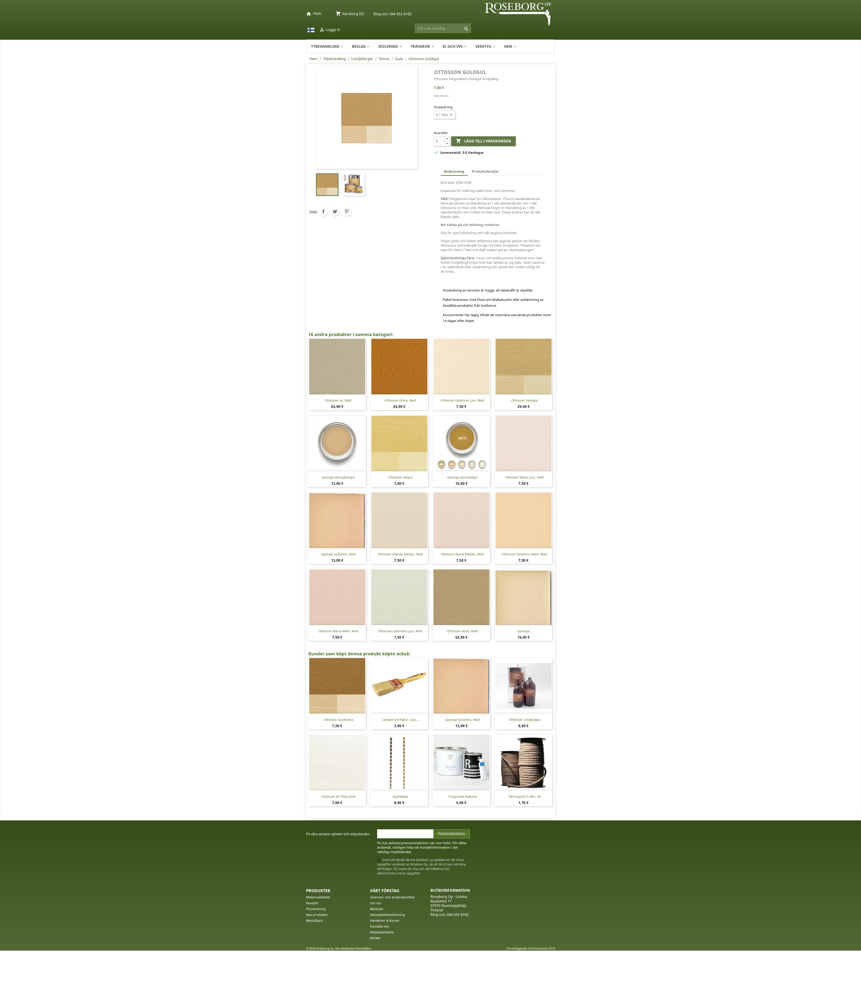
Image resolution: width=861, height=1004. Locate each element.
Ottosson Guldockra (338, 719)
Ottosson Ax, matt (338, 400)
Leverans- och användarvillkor (392, 897)
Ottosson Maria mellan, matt (462, 554)
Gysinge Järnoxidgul (462, 477)
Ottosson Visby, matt (462, 631)
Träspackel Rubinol (462, 796)
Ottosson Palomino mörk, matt (524, 554)
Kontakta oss (379, 926)
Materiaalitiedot (318, 897)
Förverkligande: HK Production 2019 (531, 948)
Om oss (375, 903)
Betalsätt (376, 909)
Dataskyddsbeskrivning (387, 915)
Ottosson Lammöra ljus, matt (400, 631)
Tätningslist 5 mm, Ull (524, 796)
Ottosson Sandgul (524, 400)
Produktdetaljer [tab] (485, 171)
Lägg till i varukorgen (483, 141)
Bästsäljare (314, 920)
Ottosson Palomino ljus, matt (463, 400)
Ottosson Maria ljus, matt (524, 477)
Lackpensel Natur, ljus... (400, 719)
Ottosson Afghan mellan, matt (400, 554)
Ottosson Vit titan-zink (338, 796)
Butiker (375, 938)
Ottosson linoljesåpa (524, 719)
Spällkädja (400, 796)
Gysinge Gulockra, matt (338, 554)
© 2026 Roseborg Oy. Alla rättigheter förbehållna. (339, 948)
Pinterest (346, 211)
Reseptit (312, 903)
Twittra (334, 211)
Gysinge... (524, 631)
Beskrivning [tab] (454, 171)
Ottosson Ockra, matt (400, 400)
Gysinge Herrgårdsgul (338, 477)
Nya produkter (317, 915)
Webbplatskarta (382, 932)
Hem (317, 13)
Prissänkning (316, 909)
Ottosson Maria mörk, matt (338, 631)
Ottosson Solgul (400, 477)
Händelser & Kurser (385, 920)
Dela (323, 211)
